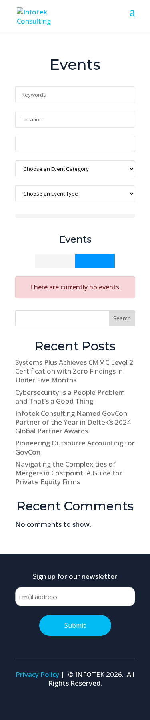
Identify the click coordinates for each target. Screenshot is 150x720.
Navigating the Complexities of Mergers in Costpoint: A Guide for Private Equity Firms (68, 472)
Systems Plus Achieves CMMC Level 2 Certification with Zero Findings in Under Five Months (74, 371)
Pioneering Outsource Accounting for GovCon (75, 447)
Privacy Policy (37, 674)
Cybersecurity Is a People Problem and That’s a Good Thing (70, 396)
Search (122, 318)
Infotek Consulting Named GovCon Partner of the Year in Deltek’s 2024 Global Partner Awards (73, 422)
